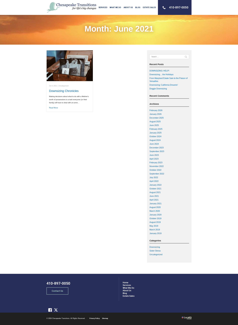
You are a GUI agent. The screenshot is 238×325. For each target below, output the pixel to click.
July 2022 (153, 177)
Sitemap (105, 318)
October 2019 (155, 218)
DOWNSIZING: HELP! (159, 71)
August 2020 (155, 207)
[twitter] (56, 310)
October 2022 (155, 170)
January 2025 (155, 133)
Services (103, 7)
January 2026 (155, 114)
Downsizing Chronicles (64, 91)
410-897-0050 (58, 283)
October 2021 (155, 189)
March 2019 (154, 230)
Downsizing (154, 247)
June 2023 (154, 155)
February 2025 (155, 129)
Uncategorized (64, 86)
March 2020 (154, 211)
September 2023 (156, 151)
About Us (128, 7)
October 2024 (155, 136)
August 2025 (155, 122)
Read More (53, 108)
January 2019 (155, 233)
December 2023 (156, 148)
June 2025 (154, 125)
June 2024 (154, 144)
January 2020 (155, 215)
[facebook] (50, 310)
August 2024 (155, 140)
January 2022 (155, 185)
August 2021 (155, 192)
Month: (119, 28)
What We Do (115, 7)
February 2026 (155, 110)
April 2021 (154, 200)
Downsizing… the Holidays (161, 74)
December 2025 (156, 118)
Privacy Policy (94, 318)
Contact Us (57, 291)
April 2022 (154, 181)
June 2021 (154, 196)
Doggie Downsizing (158, 89)
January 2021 (155, 204)
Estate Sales (149, 7)
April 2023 (154, 159)
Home (125, 282)
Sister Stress (155, 251)
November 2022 (156, 166)
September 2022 (156, 174)
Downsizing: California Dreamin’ (163, 85)
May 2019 (153, 226)
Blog (137, 7)
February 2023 (155, 163)
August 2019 (155, 222)
